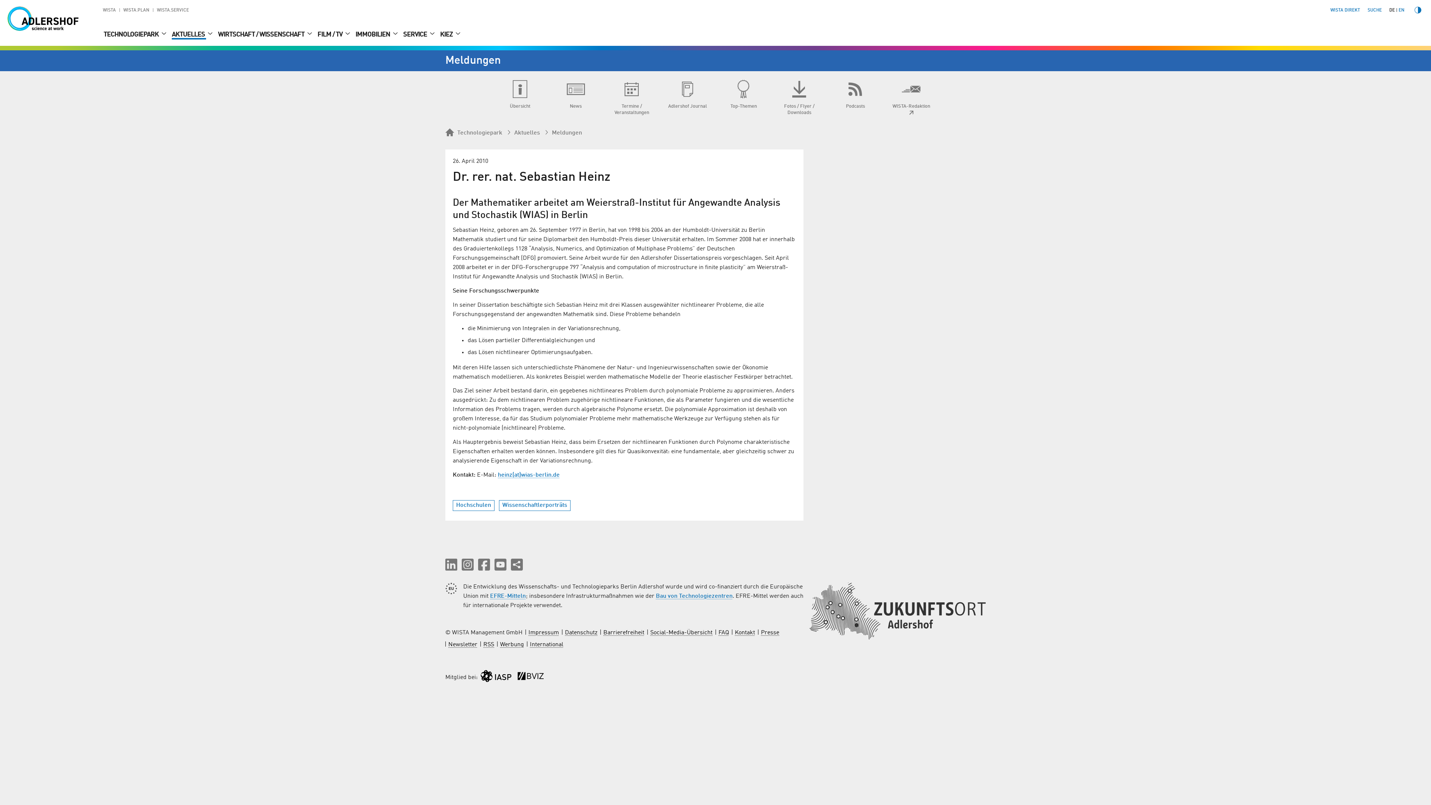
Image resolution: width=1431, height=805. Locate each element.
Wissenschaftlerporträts (534, 505)
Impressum (543, 633)
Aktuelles (189, 34)
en (1402, 10)
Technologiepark (132, 34)
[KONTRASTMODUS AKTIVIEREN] (1418, 10)
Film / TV (331, 34)
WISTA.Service (173, 10)
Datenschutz (581, 633)
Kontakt (745, 633)
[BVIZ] (530, 677)
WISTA (109, 10)
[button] (451, 564)
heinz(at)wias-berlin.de (529, 475)
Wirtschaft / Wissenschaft (262, 34)
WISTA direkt (1345, 10)
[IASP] (496, 677)
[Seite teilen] (517, 564)
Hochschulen (473, 505)
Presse (770, 633)
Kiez (447, 34)
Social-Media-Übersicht (681, 633)
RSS (488, 645)
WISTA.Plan (136, 10)
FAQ (723, 633)
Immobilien (373, 34)
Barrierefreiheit (623, 633)
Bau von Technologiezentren (694, 596)
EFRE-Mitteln (508, 596)
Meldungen (567, 133)
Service (415, 34)
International (546, 645)
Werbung (512, 645)
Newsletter (462, 645)
